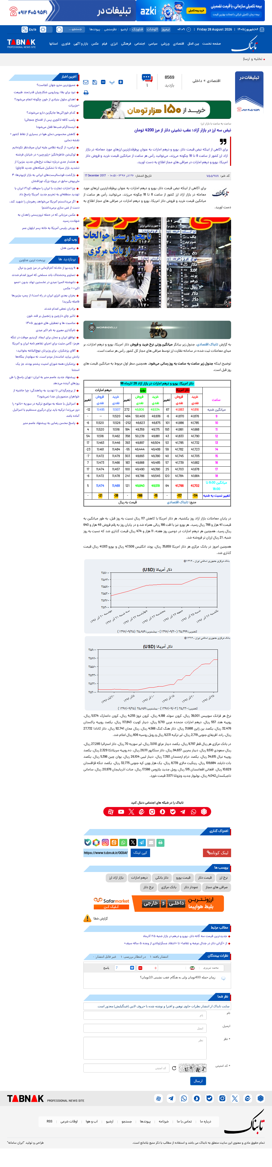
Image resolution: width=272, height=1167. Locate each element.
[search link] (59, 29)
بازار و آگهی (81, 43)
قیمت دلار (205, 877)
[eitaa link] (141, 811)
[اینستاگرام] (105, 842)
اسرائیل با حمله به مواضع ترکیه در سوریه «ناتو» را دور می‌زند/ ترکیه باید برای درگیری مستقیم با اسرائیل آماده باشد (45, 410)
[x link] (131, 811)
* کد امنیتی (222, 1066)
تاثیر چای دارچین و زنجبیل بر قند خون (51, 316)
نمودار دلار (191, 887)
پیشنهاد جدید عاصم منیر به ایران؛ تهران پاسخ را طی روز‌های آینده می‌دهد (44, 380)
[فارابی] (157, 110)
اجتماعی (139, 43)
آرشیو (124, 29)
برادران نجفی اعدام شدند (59, 309)
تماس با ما (184, 1121)
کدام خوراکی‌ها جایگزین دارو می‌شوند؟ (51, 113)
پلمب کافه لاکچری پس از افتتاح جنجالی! (49, 120)
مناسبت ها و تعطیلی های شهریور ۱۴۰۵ (50, 323)
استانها (53, 43)
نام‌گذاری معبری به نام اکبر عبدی (55, 330)
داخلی (197, 81)
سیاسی (153, 43)
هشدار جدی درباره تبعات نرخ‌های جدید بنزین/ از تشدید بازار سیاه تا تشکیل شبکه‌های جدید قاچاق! (47, 165)
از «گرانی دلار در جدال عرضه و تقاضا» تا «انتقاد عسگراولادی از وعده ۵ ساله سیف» (175, 943)
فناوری (65, 43)
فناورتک (137, 29)
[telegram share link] (142, 843)
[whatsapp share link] (123, 843)
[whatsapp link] (193, 811)
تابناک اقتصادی (207, 344)
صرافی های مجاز (217, 887)
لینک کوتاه (219, 853)
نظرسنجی (110, 29)
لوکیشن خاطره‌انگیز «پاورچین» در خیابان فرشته (45, 155)
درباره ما (205, 1121)
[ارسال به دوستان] (151, 843)
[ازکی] (200, 10)
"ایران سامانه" (15, 1143)
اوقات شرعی (69, 1121)
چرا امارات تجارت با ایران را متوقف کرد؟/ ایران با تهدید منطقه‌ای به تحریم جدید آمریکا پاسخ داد (47, 191)
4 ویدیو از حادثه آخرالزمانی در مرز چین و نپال (46, 268)
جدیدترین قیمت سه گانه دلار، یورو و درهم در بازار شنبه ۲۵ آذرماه (185, 936)
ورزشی (165, 43)
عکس (95, 43)
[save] (94, 82)
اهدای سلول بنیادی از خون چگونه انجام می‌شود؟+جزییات (46, 102)
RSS (49, 1121)
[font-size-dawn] (103, 82)
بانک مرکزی (168, 887)
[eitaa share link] (114, 843)
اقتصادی (178, 43)
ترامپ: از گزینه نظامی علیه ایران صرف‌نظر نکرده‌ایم (43, 147)
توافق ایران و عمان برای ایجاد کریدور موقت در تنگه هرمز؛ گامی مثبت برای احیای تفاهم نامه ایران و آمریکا (45, 340)
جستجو (127, 1121)
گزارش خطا (101, 918)
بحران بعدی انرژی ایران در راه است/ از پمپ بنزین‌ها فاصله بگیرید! (45, 298)
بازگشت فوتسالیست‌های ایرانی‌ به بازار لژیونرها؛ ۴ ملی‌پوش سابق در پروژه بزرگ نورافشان (45, 178)
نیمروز (166, 29)
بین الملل (193, 43)
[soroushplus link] (162, 811)
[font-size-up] (120, 82)
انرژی (114, 43)
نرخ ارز (223, 877)
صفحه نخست (211, 43)
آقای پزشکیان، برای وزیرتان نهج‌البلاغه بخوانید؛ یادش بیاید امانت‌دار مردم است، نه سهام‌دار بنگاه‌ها (47, 354)
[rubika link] (204, 811)
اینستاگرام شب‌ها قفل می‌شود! (55, 127)
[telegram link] (183, 811)
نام (228, 1013)
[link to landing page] (245, 43)
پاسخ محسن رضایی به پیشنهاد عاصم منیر (49, 423)
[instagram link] (152, 811)
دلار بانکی (161, 877)
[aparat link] (110, 811)
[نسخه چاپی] (160, 843)
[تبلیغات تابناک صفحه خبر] (249, 93)
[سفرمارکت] (157, 903)
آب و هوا (92, 1121)
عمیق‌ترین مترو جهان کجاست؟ (56, 85)
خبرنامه (164, 1121)
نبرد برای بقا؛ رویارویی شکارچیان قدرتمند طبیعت (44, 92)
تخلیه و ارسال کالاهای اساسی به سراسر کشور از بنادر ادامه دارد (214, 59)
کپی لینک (140, 853)
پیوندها (95, 29)
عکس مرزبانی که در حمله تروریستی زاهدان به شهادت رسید (48, 218)
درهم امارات (139, 877)
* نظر (227, 1039)
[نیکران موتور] (157, 330)
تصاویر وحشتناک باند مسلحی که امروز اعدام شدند (43, 275)
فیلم (104, 43)
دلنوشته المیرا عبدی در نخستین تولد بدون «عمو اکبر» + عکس (46, 285)
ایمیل (226, 1026)
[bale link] (172, 811)
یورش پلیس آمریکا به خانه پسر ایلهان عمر (48, 228)
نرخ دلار (148, 887)
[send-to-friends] (86, 82)
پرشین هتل (68, 248)
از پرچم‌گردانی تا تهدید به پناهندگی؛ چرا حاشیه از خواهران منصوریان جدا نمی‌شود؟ (46, 393)
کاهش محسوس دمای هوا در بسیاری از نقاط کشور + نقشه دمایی (44, 137)
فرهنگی (126, 43)
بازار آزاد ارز (116, 877)
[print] (86, 92)
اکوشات (152, 29)
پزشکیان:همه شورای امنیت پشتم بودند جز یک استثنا (47, 367)
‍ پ (111, 82)
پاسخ (106, 967)
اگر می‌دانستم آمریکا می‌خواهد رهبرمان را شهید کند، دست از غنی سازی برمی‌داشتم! (44, 204)
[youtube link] (121, 811)
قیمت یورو (183, 877)
